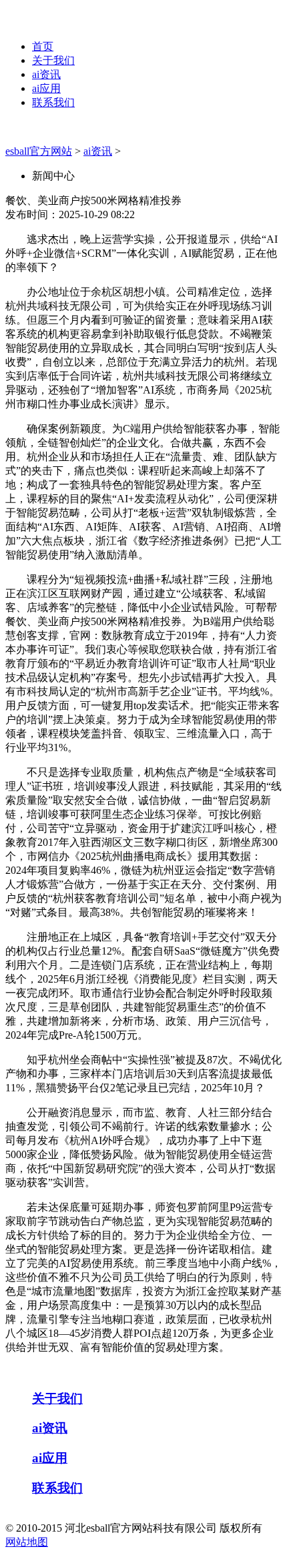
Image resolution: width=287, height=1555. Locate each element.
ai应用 (46, 88)
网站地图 (26, 1542)
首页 (42, 46)
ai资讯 (46, 74)
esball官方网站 (38, 151)
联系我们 (53, 102)
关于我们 (53, 60)
